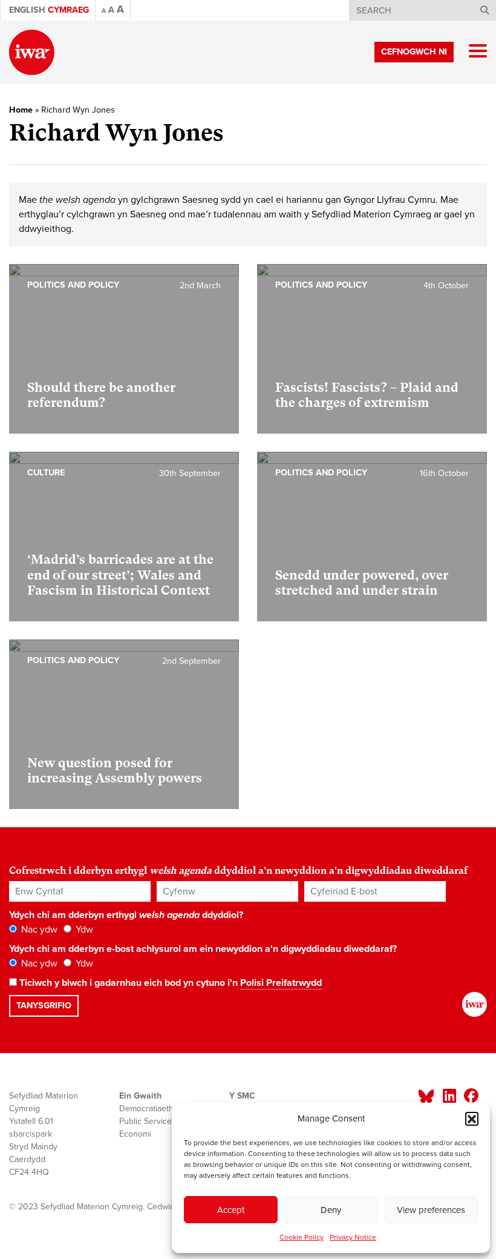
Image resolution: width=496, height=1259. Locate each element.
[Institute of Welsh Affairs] (31, 52)
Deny (331, 1209)
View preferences (431, 1209)
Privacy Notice (353, 1237)
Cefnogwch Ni (414, 52)
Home (21, 110)
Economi (135, 1134)
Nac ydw (38, 930)
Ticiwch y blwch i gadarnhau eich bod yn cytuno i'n (169, 983)
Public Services (147, 1121)
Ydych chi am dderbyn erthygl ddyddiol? (126, 915)
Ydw (83, 930)
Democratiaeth (146, 1108)
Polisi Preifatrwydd (281, 983)
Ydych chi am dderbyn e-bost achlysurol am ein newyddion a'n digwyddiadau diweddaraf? (203, 949)
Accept (230, 1209)
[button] (472, 1118)
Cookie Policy (301, 1237)
